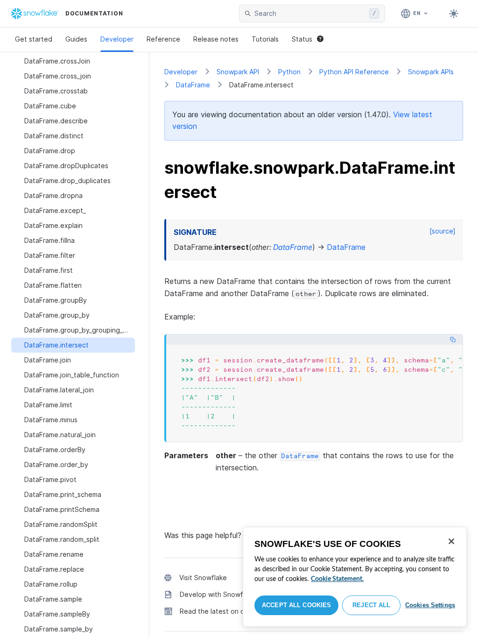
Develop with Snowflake (218, 594)
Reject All (371, 605)
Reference (163, 39)
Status (302, 39)
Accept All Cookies (296, 605)
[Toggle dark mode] (453, 13)
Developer (117, 39)
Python (289, 72)
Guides (76, 39)
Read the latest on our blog (223, 611)
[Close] (451, 541)
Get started (33, 39)
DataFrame (193, 85)
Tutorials (265, 39)
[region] (355, 577)
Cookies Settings (430, 605)
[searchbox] (310, 13)
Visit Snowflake (203, 577)
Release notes (216, 39)
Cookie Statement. (337, 579)
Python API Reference (354, 72)
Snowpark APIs (431, 72)
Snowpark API (238, 72)
